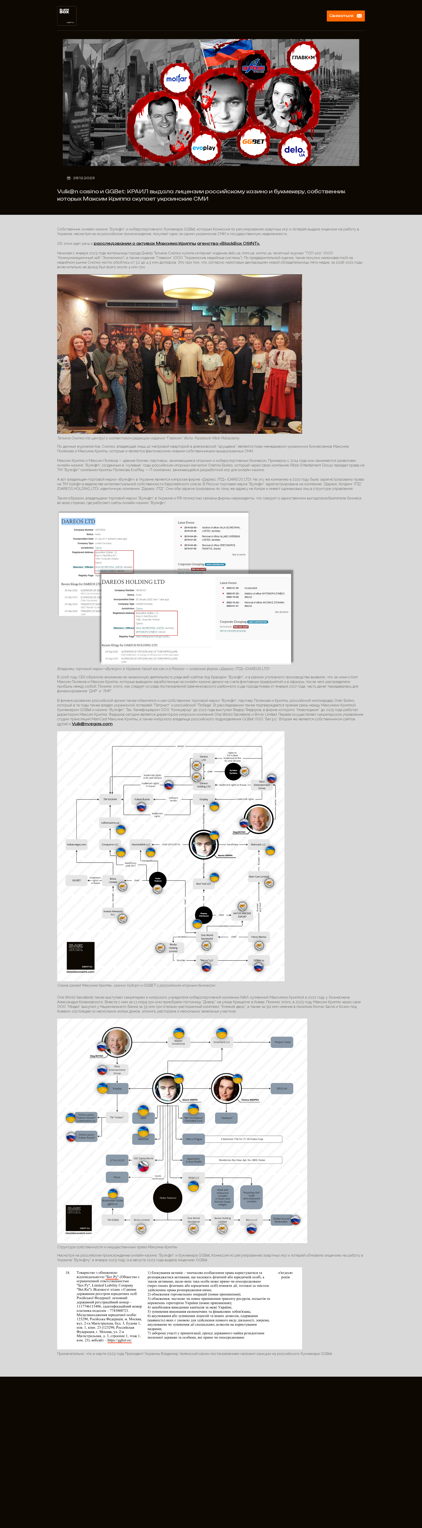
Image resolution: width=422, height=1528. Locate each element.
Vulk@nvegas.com (92, 724)
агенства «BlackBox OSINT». (228, 243)
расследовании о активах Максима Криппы (145, 243)
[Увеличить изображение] (278, 737)
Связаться (341, 15)
